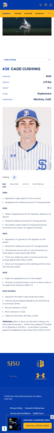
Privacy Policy (16, 408)
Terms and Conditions (20, 413)
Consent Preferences (34, 408)
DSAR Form (38, 413)
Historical (38, 184)
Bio (4, 184)
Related (14, 184)
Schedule (39, 13)
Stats (26, 184)
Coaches (28, 13)
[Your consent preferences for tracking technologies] (4, 428)
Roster (18, 13)
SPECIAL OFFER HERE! (39, 426)
